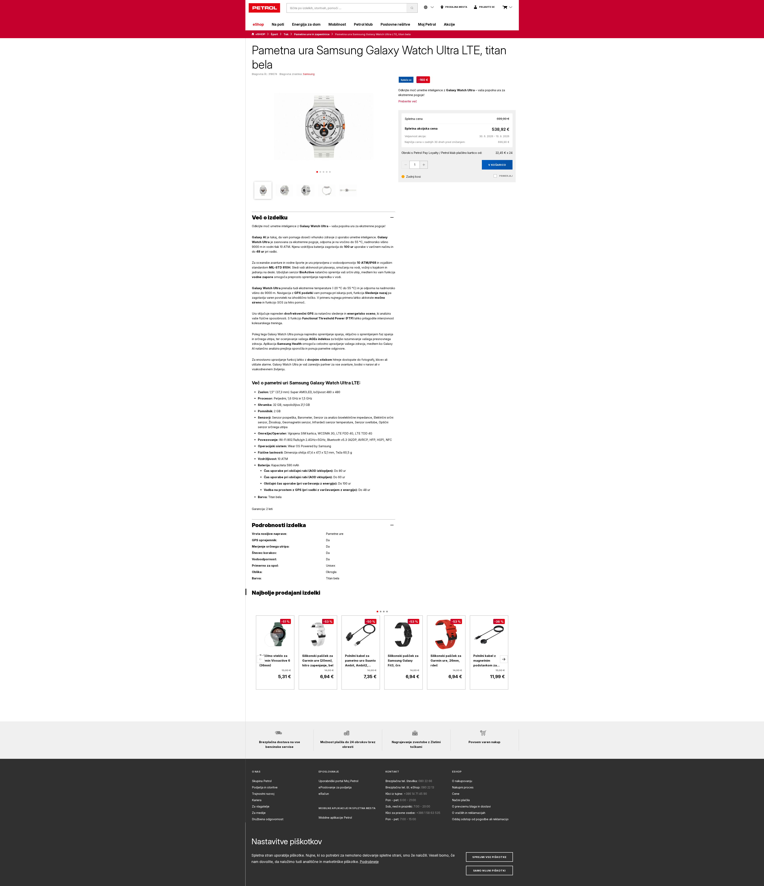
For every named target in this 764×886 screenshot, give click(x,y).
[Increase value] (424, 165)
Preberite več (407, 101)
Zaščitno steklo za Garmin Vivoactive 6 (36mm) (274, 660)
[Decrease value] (405, 165)
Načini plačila (461, 800)
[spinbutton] (414, 165)
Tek (286, 34)
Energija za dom (306, 24)
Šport (274, 34)
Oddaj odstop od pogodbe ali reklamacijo (480, 819)
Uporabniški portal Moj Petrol (338, 781)
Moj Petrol (427, 24)
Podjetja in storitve (265, 787)
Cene (455, 794)
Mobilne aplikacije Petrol (335, 817)
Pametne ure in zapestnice (311, 34)
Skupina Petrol (262, 781)
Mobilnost (337, 24)
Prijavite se (487, 7)
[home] (264, 8)
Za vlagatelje (260, 806)
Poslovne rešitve (395, 24)
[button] (260, 659)
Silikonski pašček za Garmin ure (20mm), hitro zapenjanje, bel (317, 660)
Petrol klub (363, 24)
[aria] (258, 34)
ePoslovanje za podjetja (335, 787)
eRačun (324, 794)
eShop (258, 24)
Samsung (309, 74)
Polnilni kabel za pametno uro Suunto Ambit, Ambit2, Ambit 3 (360, 661)
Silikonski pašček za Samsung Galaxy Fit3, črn (403, 660)
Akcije (449, 24)
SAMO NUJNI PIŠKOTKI (489, 870)
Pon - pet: (392, 800)
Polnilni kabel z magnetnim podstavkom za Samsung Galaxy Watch (485, 661)
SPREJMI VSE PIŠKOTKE (489, 857)
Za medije (259, 813)
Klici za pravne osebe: (400, 813)
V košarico (497, 164)
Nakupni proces (463, 787)
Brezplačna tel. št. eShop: (402, 787)
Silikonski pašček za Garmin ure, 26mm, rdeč (446, 660)
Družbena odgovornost (267, 819)
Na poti (278, 24)
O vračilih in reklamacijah (468, 813)
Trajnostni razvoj (263, 794)
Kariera (256, 800)
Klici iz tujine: (394, 794)
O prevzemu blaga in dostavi (471, 806)
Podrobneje (369, 862)
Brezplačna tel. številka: (401, 781)
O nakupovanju (462, 781)
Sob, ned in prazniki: (399, 806)
